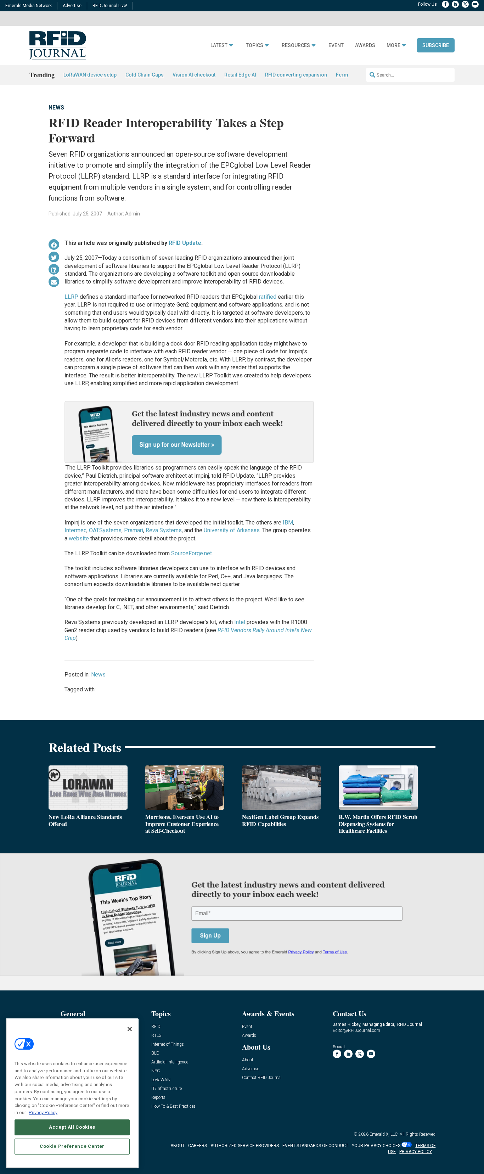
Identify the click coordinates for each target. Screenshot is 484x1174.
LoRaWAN (160, 1080)
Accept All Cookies (72, 1127)
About (247, 1060)
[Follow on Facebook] (445, 4)
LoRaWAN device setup (90, 75)
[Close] (129, 1029)
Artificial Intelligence (169, 1062)
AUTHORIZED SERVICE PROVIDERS (244, 1145)
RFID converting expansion (296, 75)
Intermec (75, 530)
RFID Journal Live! (109, 6)
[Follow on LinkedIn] (455, 4)
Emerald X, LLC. (384, 1134)
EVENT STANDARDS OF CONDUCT (315, 1145)
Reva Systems (164, 530)
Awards (365, 45)
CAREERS (197, 1145)
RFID (156, 1026)
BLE (155, 1053)
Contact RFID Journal (262, 1077)
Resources (296, 45)
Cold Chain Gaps (144, 75)
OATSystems (105, 530)
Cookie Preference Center (72, 1146)
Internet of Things (167, 1044)
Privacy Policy (43, 1112)
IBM (288, 522)
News (56, 107)
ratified (267, 296)
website (79, 538)
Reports (158, 1097)
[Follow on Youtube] (475, 4)
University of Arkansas (232, 530)
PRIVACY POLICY (415, 1151)
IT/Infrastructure (166, 1088)
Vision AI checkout (194, 75)
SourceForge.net (191, 553)
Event (336, 45)
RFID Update (185, 243)
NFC (155, 1071)
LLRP (71, 296)
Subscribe (435, 45)
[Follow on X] (465, 4)
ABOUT (177, 1145)
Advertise (72, 6)
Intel (239, 622)
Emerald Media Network (28, 6)
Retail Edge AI (240, 75)
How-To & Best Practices (173, 1106)
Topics (254, 45)
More (393, 45)
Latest (218, 45)
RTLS (156, 1035)
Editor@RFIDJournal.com (356, 1030)
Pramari (133, 530)
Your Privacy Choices (376, 1145)
